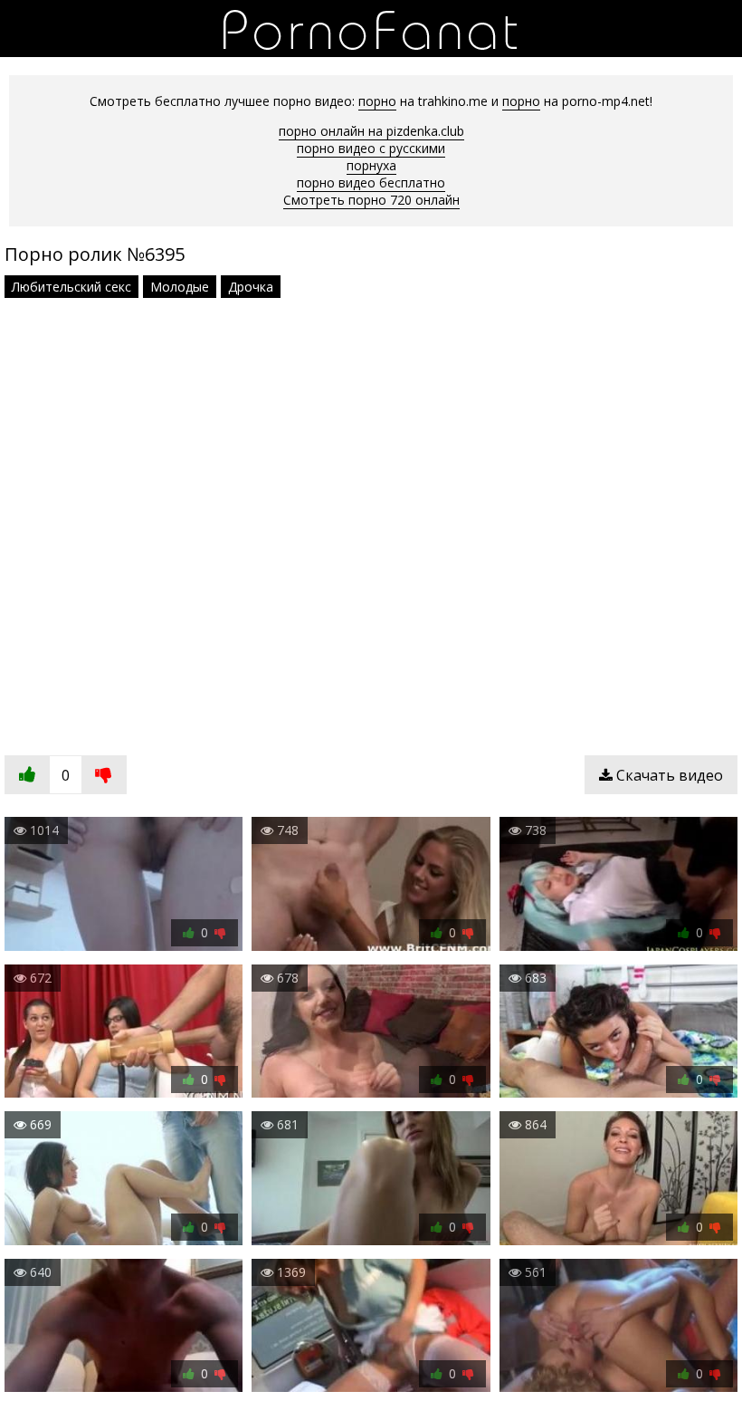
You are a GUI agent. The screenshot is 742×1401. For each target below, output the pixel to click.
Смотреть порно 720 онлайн (371, 199)
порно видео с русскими (371, 148)
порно (377, 101)
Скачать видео (668, 775)
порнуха (371, 165)
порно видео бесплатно (371, 182)
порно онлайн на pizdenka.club (371, 130)
